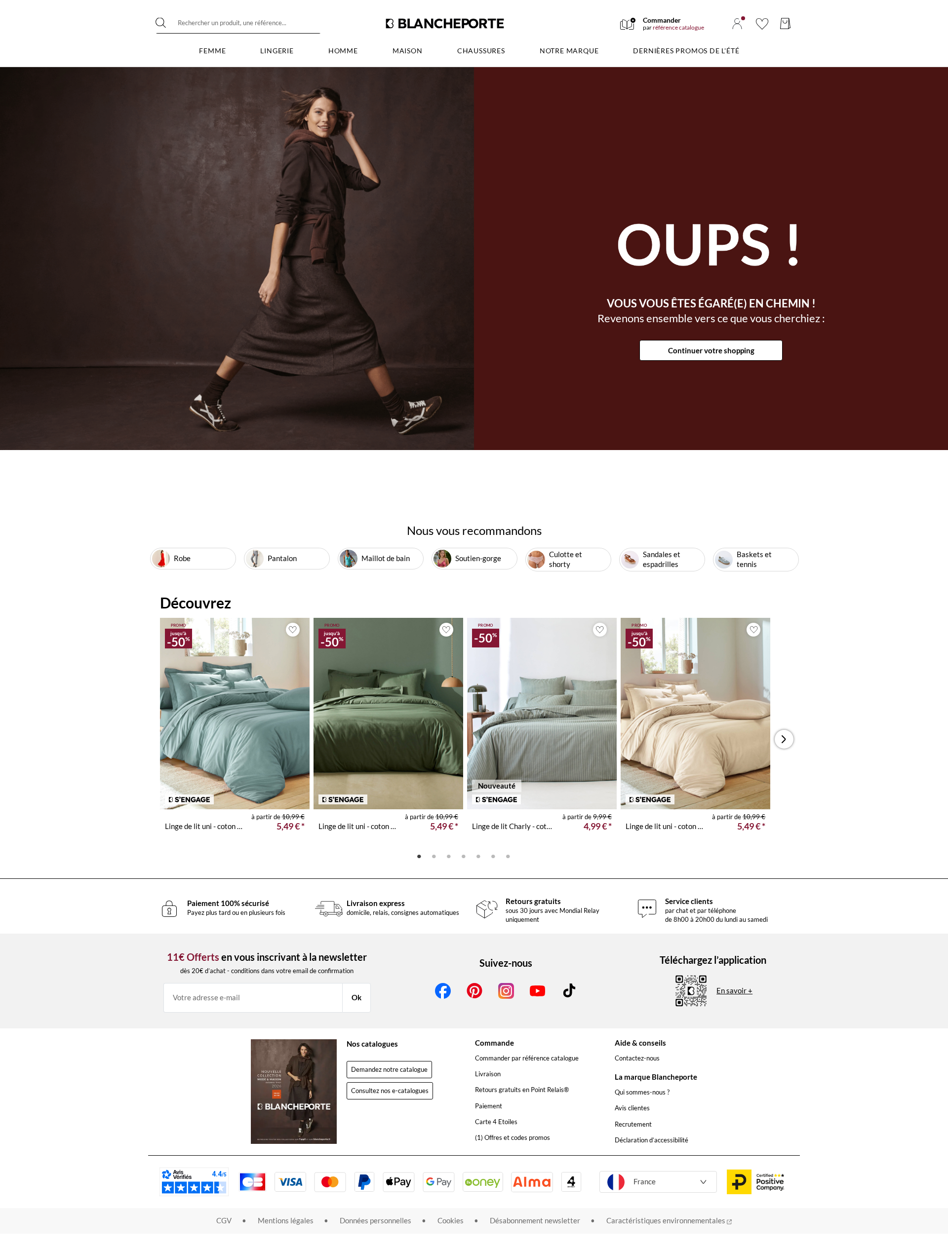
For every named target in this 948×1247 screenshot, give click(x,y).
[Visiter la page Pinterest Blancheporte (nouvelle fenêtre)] (474, 991)
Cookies (450, 1220)
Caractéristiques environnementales (666, 1220)
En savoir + (734, 990)
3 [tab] (449, 856)
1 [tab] (419, 856)
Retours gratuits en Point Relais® (522, 1090)
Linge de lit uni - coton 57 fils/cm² (204, 826)
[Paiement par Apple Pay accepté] (399, 1182)
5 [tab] (478, 856)
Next (788, 739)
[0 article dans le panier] (785, 23)
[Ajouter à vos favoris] (293, 630)
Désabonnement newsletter (535, 1220)
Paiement (488, 1106)
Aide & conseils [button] (640, 1042)
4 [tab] (464, 856)
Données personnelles (375, 1220)
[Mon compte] (737, 23)
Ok (356, 997)
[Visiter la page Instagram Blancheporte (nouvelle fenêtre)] (506, 991)
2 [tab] (434, 856)
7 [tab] (508, 856)
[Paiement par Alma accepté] (532, 1182)
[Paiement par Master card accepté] (330, 1182)
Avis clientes (632, 1108)
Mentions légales (286, 1220)
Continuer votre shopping (711, 350)
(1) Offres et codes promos (512, 1137)
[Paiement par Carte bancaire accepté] (252, 1182)
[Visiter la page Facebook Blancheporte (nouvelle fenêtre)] (443, 991)
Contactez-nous (637, 1058)
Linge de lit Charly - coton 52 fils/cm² (513, 826)
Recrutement (633, 1124)
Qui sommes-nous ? (642, 1092)
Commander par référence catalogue (527, 1058)
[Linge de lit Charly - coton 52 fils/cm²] (542, 714)
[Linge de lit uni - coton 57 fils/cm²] (235, 714)
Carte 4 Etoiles (496, 1122)
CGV (224, 1220)
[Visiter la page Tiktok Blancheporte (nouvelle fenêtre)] (569, 991)
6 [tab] (493, 856)
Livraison (488, 1074)
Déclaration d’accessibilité (651, 1140)
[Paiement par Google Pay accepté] (439, 1182)
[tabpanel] (235, 733)
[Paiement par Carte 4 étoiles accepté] (571, 1182)
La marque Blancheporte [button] (656, 1076)
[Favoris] (762, 23)
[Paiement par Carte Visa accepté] (290, 1182)
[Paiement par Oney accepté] (483, 1182)
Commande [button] (494, 1042)
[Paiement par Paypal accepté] (364, 1182)
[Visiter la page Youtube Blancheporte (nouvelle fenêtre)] (538, 991)
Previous (174, 739)
